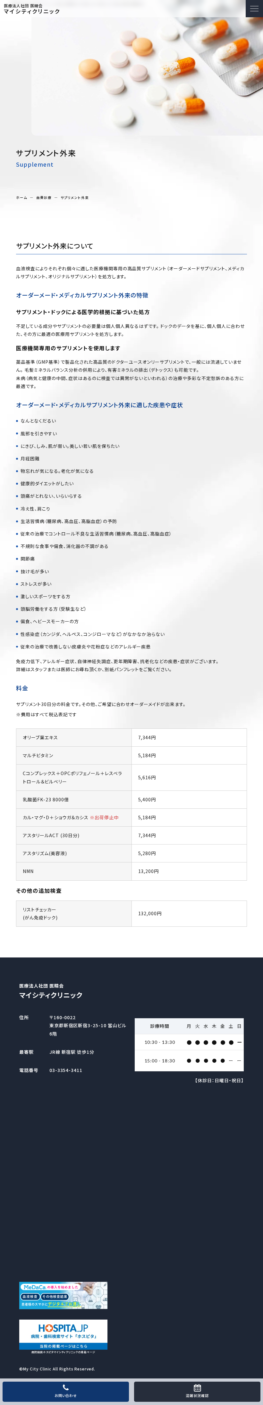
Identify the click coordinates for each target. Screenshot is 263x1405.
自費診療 (44, 198)
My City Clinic (37, 1368)
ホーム (21, 198)
